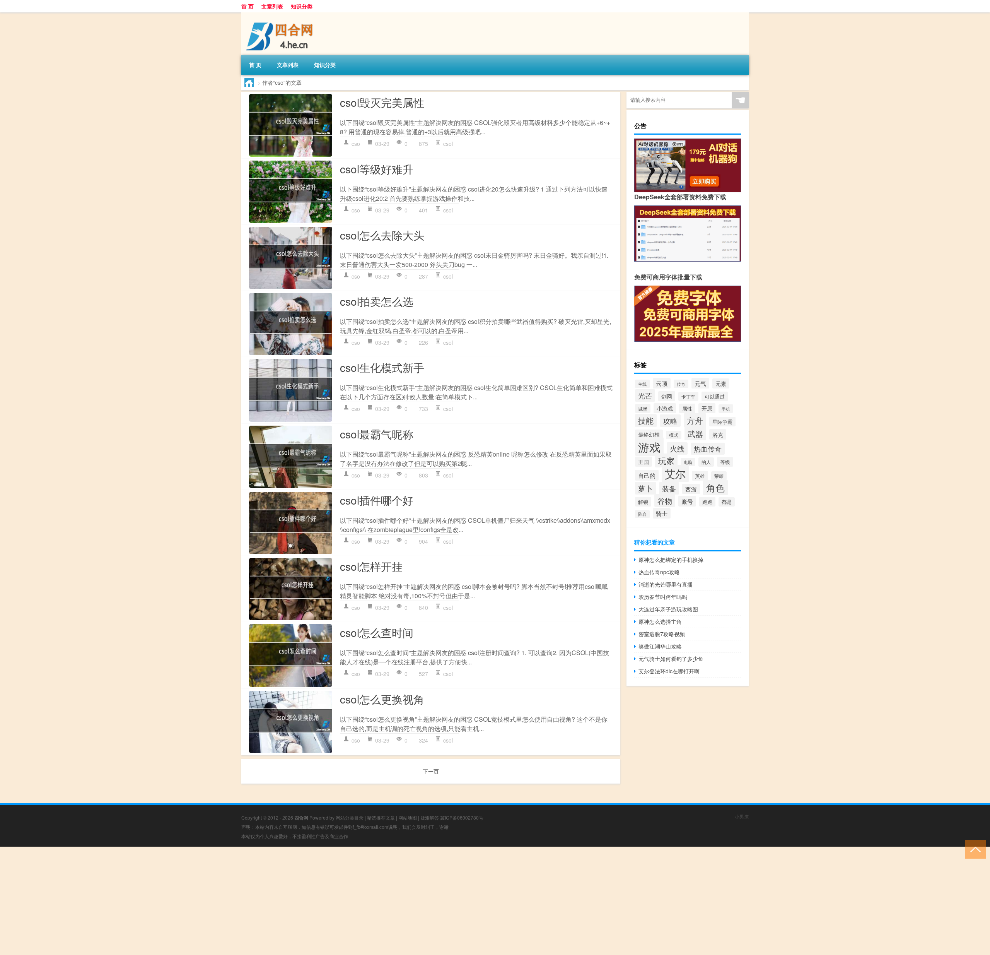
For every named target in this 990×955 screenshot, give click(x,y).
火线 (677, 448)
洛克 (717, 434)
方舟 (695, 420)
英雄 (700, 475)
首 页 (247, 6)
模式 (673, 435)
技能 (646, 420)
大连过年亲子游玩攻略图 (668, 609)
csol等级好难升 (376, 168)
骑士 (661, 513)
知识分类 (301, 6)
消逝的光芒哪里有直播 (665, 584)
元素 (720, 383)
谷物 (664, 500)
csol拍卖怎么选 (376, 301)
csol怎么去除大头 (382, 235)
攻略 (670, 421)
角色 (715, 487)
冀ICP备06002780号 (461, 817)
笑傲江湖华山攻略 (660, 646)
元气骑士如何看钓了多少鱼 (670, 658)
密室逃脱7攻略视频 (661, 634)
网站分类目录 (350, 817)
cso (356, 143)
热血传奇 (708, 449)
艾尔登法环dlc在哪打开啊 (669, 671)
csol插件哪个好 (376, 500)
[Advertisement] (232, 901)
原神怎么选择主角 (660, 621)
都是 (727, 501)
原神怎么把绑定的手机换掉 (670, 559)
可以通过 (715, 396)
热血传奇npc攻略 (659, 572)
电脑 (688, 462)
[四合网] (282, 15)
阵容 (642, 514)
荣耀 (719, 475)
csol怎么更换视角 (382, 699)
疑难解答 (429, 817)
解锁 (643, 501)
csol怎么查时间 (376, 632)
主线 (642, 384)
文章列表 (272, 6)
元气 (700, 383)
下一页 (431, 771)
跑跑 (707, 501)
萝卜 (645, 488)
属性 (687, 408)
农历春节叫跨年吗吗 (662, 597)
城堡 (642, 408)
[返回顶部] (973, 848)
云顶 (661, 383)
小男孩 (742, 816)
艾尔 (675, 473)
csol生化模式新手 (382, 367)
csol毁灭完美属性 (382, 102)
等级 (725, 462)
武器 (695, 433)
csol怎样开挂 (371, 566)
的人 (706, 462)
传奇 (681, 384)
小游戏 (665, 408)
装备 (669, 488)
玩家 (666, 460)
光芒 (645, 395)
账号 (687, 501)
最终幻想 (649, 434)
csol (448, 143)
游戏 (649, 446)
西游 (691, 489)
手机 (726, 409)
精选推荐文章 (381, 817)
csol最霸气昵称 (376, 434)
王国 (643, 462)
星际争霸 (722, 421)
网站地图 (407, 817)
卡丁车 (688, 396)
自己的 (646, 475)
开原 (707, 408)
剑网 (666, 396)
